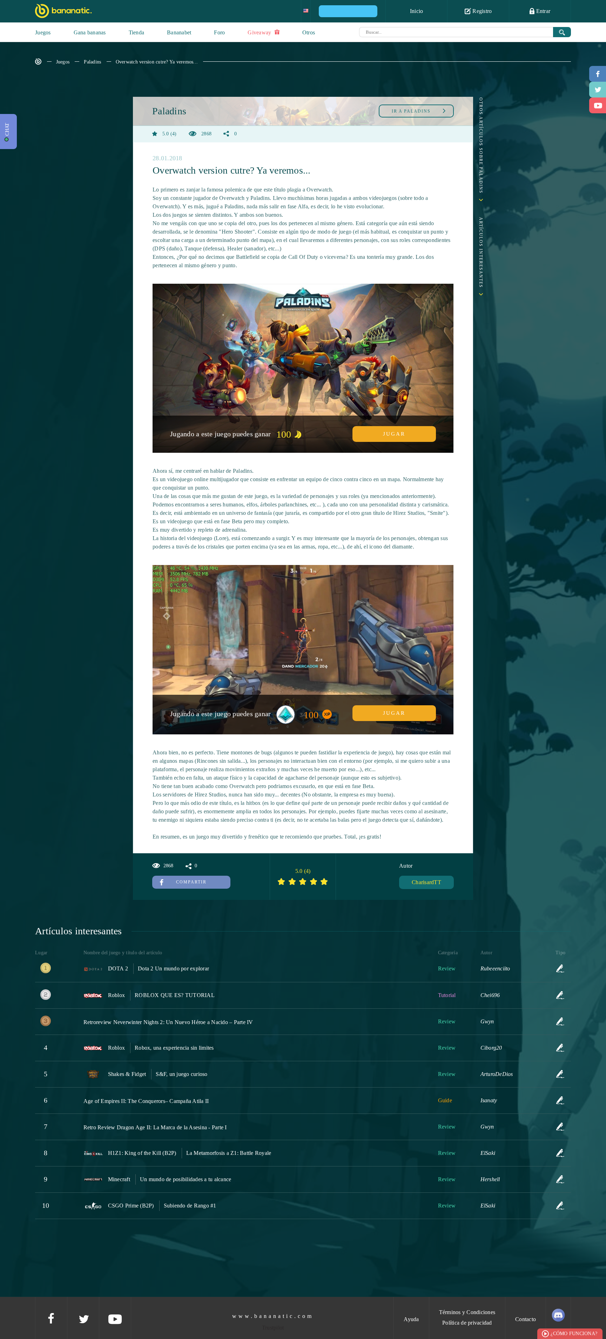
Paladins (92, 62)
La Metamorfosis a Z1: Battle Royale (228, 1153)
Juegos (43, 32)
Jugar (394, 434)
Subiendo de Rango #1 (190, 1206)
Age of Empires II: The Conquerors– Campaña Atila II (146, 1101)
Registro (481, 11)
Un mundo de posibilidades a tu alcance (185, 1179)
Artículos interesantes (480, 252)
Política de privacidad (467, 1323)
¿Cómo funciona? (574, 1333)
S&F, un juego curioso (181, 1074)
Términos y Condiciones (467, 1312)
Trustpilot (273, 1328)
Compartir (191, 882)
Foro (219, 32)
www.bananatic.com (273, 1316)
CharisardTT (426, 882)
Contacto (525, 1319)
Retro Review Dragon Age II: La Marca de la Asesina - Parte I (155, 1127)
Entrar (542, 11)
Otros (308, 32)
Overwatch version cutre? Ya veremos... (157, 62)
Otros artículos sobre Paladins (480, 145)
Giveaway (260, 32)
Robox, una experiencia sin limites (174, 1048)
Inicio (416, 11)
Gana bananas (90, 32)
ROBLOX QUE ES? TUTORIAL (175, 995)
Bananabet (179, 32)
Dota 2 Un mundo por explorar (173, 968)
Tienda (136, 32)
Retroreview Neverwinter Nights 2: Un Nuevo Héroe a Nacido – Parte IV (168, 1022)
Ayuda (411, 1319)
